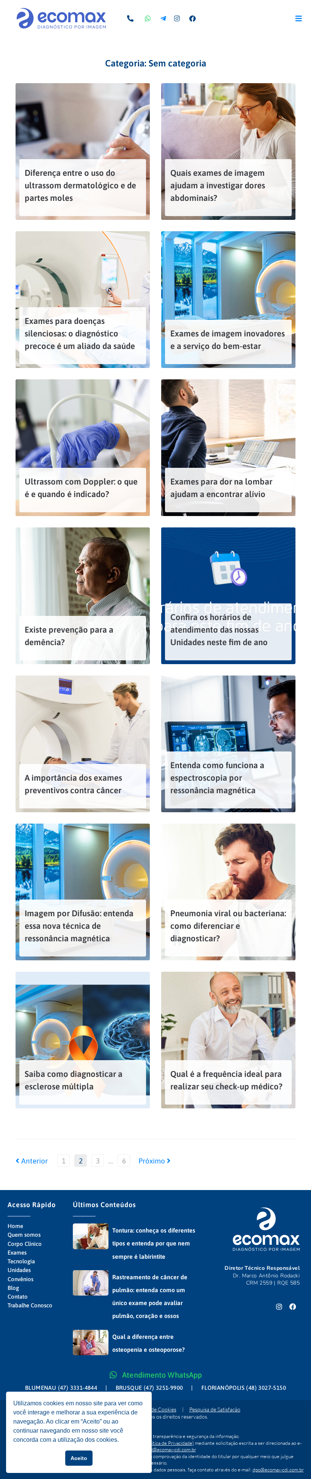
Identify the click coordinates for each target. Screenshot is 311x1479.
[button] (298, 18)
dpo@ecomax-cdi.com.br (278, 1469)
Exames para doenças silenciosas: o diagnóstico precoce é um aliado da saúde (80, 333)
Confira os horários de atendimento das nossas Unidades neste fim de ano (219, 629)
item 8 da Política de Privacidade (158, 1443)
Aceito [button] (79, 1458)
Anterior (32, 1161)
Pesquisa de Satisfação (214, 1409)
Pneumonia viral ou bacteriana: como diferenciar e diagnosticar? (228, 925)
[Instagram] (279, 1306)
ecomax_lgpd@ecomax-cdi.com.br (161, 1449)
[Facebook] (293, 1306)
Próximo (152, 1161)
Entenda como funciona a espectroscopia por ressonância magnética (217, 777)
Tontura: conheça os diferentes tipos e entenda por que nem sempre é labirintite (153, 1243)
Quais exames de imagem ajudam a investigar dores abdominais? (217, 185)
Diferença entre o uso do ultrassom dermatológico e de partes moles (80, 185)
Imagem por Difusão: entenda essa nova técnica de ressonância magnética (79, 925)
